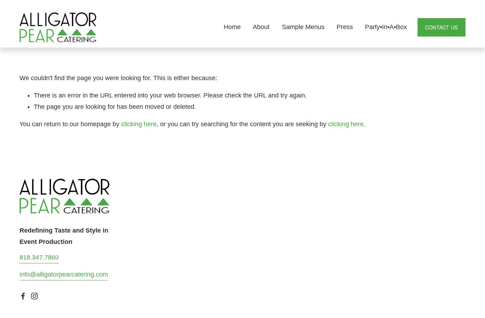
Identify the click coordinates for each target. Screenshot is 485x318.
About (261, 26)
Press (345, 26)
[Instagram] (34, 296)
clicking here (139, 124)
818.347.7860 (39, 257)
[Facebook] (23, 296)
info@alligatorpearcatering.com (64, 274)
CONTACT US (441, 27)
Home (232, 26)
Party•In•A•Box (386, 26)
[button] (338, 189)
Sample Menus (303, 26)
